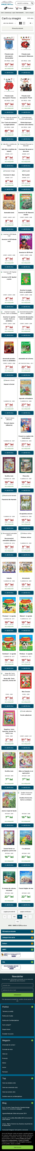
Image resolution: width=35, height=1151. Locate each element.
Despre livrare (6, 1029)
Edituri (4, 1063)
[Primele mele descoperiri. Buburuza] (26, 50)
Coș (19, 8)
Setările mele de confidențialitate (12, 1096)
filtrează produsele (17, 28)
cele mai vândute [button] (8, 23)
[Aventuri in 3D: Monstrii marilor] (26, 209)
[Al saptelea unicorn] (26, 510)
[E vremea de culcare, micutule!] (9, 885)
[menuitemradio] (23, 23)
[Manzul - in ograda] (26, 612)
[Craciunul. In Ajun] (9, 171)
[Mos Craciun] (26, 688)
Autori (4, 1067)
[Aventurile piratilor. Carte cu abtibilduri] (9, 355)
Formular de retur (7, 1049)
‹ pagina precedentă (9, 911)
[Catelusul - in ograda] (9, 650)
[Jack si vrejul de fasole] (9, 807)
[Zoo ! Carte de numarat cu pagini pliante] (9, 119)
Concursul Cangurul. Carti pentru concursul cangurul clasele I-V (15, 1130)
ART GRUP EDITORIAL (24, 363)
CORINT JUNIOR (7, 217)
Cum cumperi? (6, 1025)
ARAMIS (7, 154)
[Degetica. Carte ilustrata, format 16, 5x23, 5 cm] (9, 726)
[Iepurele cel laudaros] (26, 395)
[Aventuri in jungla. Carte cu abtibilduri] (26, 286)
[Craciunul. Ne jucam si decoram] (26, 146)
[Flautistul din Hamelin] (9, 495)
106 (25, 916)
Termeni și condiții (7, 1011)
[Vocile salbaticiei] (26, 711)
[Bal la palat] (26, 171)
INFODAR (7, 775)
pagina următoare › (26, 911)
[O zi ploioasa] (26, 845)
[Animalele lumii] (9, 209)
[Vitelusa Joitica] (26, 533)
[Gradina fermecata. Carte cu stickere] (26, 794)
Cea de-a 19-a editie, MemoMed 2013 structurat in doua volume (17, 1118)
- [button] (32, 950)
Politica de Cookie (25, 1138)
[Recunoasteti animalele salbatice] (9, 535)
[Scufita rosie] (9, 472)
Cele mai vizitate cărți (8, 1092)
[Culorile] (9, 575)
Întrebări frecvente (7, 1034)
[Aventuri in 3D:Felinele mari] (9, 236)
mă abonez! (17, 995)
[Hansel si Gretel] (9, 380)
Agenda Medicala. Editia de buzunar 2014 (14, 1113)
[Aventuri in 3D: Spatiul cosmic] (9, 273)
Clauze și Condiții (24, 1140)
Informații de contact (8, 1045)
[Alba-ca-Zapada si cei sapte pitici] (26, 767)
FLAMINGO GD (7, 401)
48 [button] (30, 23)
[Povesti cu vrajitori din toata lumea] (26, 432)
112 (17, 922)
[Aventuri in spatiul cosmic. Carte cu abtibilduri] (9, 313)
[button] (27, 8)
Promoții (4, 1058)
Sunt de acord (17, 1147)
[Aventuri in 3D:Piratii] (26, 249)
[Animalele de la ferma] (26, 355)
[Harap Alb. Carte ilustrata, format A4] (9, 675)
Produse (10, 8)
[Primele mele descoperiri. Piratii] (26, 92)
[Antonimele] (26, 575)
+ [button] (32, 931)
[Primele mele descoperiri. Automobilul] (9, 50)
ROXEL (7, 694)
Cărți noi (4, 1054)
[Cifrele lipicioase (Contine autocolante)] (26, 119)
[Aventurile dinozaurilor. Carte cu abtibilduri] (26, 313)
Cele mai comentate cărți (10, 1087)
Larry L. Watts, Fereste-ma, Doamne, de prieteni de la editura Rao (17, 1124)
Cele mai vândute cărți (9, 1083)
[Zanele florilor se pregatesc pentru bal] (9, 845)
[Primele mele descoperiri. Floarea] (9, 92)
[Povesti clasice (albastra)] (9, 419)
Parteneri (5, 1072)
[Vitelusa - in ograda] (26, 650)
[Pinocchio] (26, 472)
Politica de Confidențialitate (9, 1140)
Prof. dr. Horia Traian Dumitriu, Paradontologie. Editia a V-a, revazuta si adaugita (16, 1108)
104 (14, 916)
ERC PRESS (7, 61)
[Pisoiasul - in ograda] (9, 612)
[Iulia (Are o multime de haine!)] (9, 146)
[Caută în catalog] (32, 3)
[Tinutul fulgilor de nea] (26, 885)
